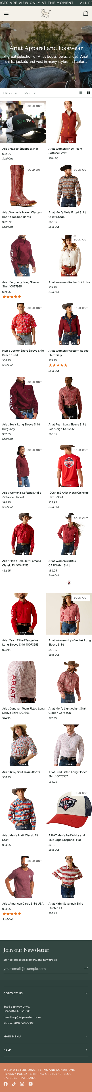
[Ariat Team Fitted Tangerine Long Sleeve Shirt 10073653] (23, 614)
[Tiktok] (14, 1084)
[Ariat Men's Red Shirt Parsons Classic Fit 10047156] (23, 534)
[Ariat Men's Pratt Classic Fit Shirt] (23, 809)
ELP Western (17, 1069)
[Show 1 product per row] (81, 93)
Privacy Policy (16, 1073)
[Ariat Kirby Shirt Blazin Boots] (23, 745)
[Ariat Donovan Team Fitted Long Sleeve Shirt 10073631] (23, 682)
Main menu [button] (12, 1036)
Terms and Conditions (56, 1069)
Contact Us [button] (13, 993)
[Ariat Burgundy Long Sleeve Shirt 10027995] (23, 255)
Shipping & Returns (45, 1073)
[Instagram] (22, 1084)
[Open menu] (10, 13)
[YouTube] (31, 1084)
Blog (68, 1073)
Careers (10, 1077)
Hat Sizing (28, 1077)
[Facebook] (6, 1084)
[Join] (84, 968)
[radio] (69, 582)
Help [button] (7, 1049)
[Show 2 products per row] (88, 93)
